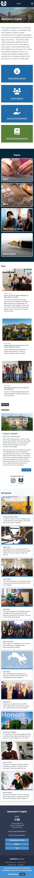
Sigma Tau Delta (8, 641)
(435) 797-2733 (17, 827)
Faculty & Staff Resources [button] (16, 835)
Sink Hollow (6, 672)
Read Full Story (26, 470)
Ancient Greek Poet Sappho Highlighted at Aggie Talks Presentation (16, 296)
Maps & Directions (10, 862)
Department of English (17, 811)
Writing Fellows (7, 793)
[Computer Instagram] (13, 482)
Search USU (12, 864)
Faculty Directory (17, 98)
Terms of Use (21, 862)
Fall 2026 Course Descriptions (17, 138)
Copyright (20, 864)
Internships (6, 609)
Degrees (17, 844)
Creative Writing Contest (10, 517)
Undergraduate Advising (17, 78)
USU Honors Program (9, 732)
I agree (22, 874)
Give (17, 848)
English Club (6, 547)
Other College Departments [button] (16, 831)
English (19, 3)
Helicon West (7, 579)
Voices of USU (7, 762)
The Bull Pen (7, 702)
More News (5, 404)
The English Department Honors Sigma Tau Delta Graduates (16, 388)
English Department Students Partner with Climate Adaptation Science (16, 346)
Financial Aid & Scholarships (17, 118)
